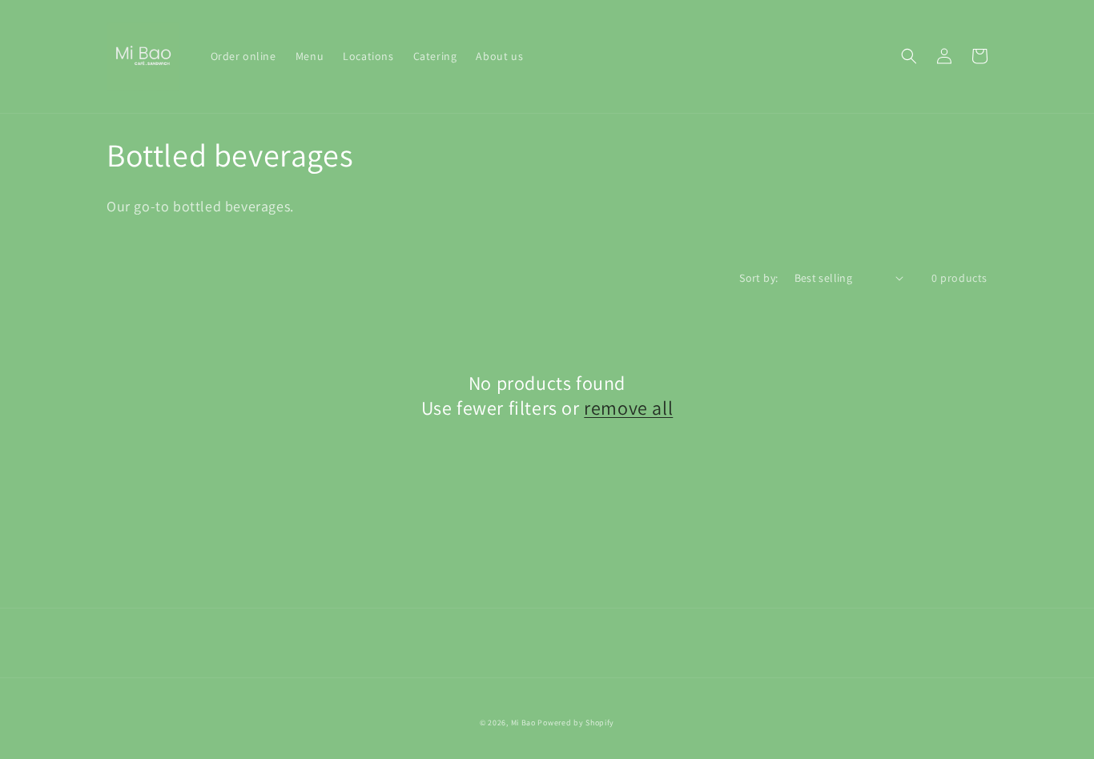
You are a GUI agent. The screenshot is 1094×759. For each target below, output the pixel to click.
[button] (909, 56)
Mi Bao (523, 722)
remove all (628, 408)
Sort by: (758, 278)
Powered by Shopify (575, 722)
